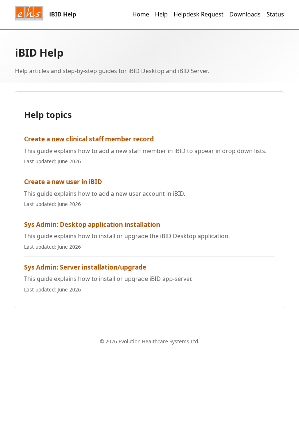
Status (275, 14)
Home (140, 14)
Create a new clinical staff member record (89, 139)
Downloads (245, 14)
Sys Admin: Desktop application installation (92, 224)
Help (161, 14)
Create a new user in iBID (63, 182)
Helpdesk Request (199, 14)
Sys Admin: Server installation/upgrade (85, 267)
